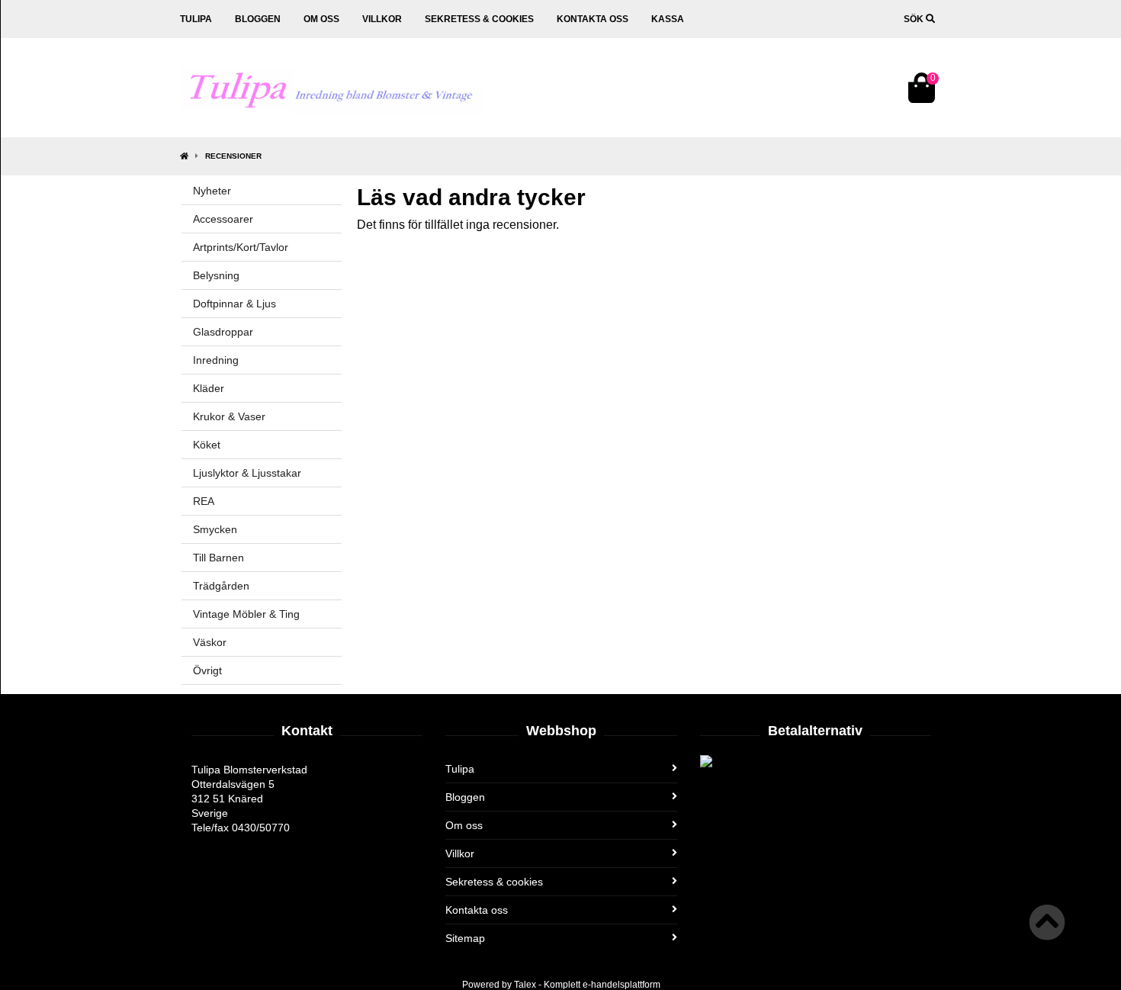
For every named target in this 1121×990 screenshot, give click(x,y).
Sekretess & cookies (479, 19)
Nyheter (212, 191)
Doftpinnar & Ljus (234, 303)
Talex (525, 984)
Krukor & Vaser (229, 416)
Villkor (382, 19)
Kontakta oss (592, 19)
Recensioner (233, 156)
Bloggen (258, 19)
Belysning (216, 275)
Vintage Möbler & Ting (246, 614)
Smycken (215, 529)
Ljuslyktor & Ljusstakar (247, 473)
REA (203, 501)
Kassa (667, 19)
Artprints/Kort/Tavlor (240, 247)
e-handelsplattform (621, 984)
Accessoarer (223, 219)
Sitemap (465, 938)
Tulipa (196, 19)
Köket (206, 445)
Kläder (208, 388)
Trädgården (221, 586)
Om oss (321, 19)
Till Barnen (218, 557)
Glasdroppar (223, 332)
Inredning (216, 360)
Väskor (209, 642)
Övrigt (207, 670)
